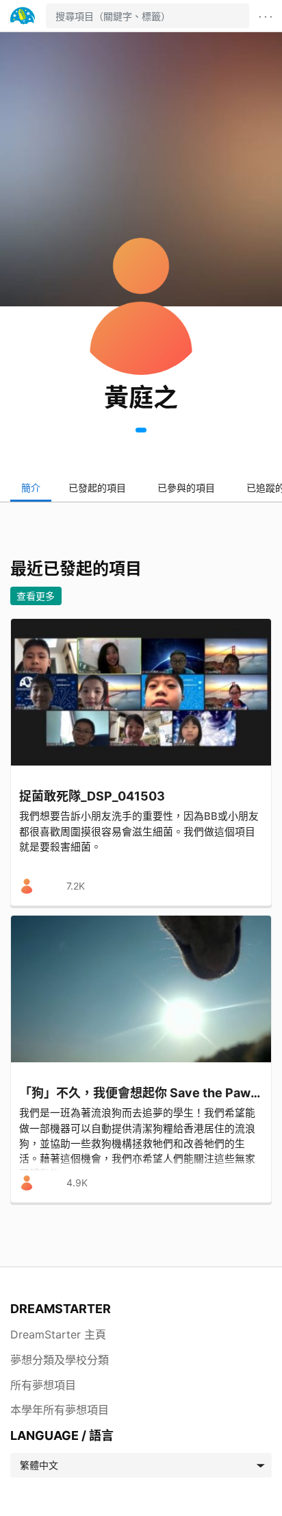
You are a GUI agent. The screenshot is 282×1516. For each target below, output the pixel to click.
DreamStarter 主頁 (58, 1334)
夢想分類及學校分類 (59, 1360)
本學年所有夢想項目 (59, 1410)
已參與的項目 (186, 487)
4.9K (77, 1182)
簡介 (30, 487)
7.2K (75, 886)
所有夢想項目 (43, 1385)
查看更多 (35, 596)
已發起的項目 (97, 487)
